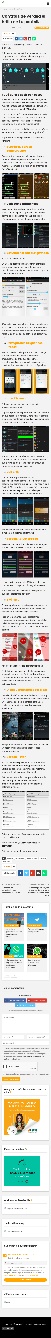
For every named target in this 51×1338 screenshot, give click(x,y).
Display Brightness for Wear (27, 689)
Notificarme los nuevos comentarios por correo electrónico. (27, 1074)
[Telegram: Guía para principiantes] (37, 920)
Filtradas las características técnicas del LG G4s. (11, 890)
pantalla (43, 858)
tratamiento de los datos (32, 1056)
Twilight (13, 599)
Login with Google (38, 1000)
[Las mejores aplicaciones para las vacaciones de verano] (14, 920)
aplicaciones (19, 858)
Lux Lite (13, 472)
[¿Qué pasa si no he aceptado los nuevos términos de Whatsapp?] (14, 951)
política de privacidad (11, 1059)
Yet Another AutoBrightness (28, 253)
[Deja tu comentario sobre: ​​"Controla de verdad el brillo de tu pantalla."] (13, 34)
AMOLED (10, 858)
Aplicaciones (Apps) (42, 27)
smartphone (7, 861)
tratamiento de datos (12, 1275)
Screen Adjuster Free (22, 538)
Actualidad (9, 956)
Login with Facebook (16, 1000)
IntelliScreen (16, 398)
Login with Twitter (27, 1005)
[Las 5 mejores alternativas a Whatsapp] (37, 951)
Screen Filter (16, 757)
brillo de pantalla (31, 858)
